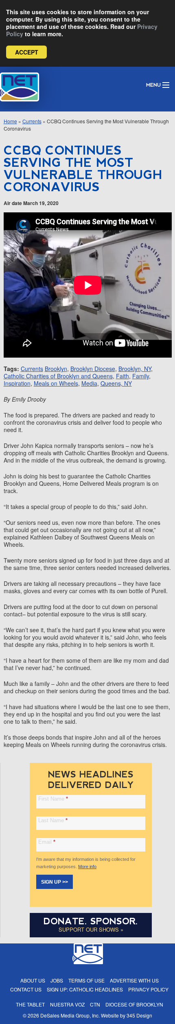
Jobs (56, 980)
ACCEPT (26, 52)
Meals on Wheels (56, 383)
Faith (122, 376)
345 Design (139, 1015)
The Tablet (30, 1004)
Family (140, 376)
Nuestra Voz (67, 1004)
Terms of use (86, 980)
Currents (32, 121)
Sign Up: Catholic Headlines (85, 989)
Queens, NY (116, 383)
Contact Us (26, 989)
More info (87, 866)
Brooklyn (56, 369)
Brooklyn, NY (134, 369)
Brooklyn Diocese (92, 369)
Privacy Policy (148, 989)
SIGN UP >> (54, 882)
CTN (95, 1004)
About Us (32, 980)
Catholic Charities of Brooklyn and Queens (58, 376)
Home (10, 121)
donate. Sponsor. (91, 921)
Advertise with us (134, 980)
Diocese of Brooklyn (134, 1004)
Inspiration (17, 383)
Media (89, 383)
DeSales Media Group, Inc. (70, 1015)
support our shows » (91, 929)
